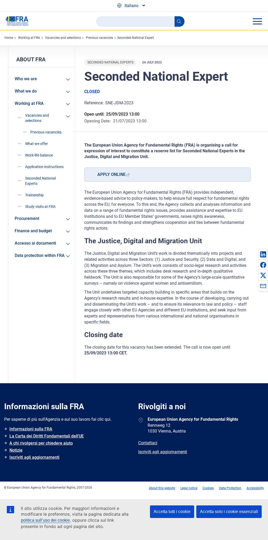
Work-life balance (39, 155)
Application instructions (44, 167)
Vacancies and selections (63, 38)
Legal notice (188, 488)
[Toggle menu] (257, 21)
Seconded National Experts (40, 181)
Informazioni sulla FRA (30, 428)
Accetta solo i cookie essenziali (229, 511)
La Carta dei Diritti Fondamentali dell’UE (46, 436)
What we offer (36, 144)
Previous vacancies (99, 38)
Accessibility (255, 488)
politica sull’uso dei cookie (45, 520)
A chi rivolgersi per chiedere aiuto (41, 443)
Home (8, 38)
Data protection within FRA (40, 255)
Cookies (208, 488)
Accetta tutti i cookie (172, 511)
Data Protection (230, 488)
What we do (26, 91)
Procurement (27, 218)
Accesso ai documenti (35, 243)
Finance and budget (33, 230)
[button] (263, 254)
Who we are (26, 78)
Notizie (16, 450)
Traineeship (34, 195)
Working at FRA (29, 38)
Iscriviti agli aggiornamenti (34, 457)
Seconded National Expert (135, 38)
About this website (162, 488)
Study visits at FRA (40, 206)
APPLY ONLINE (111, 174)
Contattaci (147, 442)
